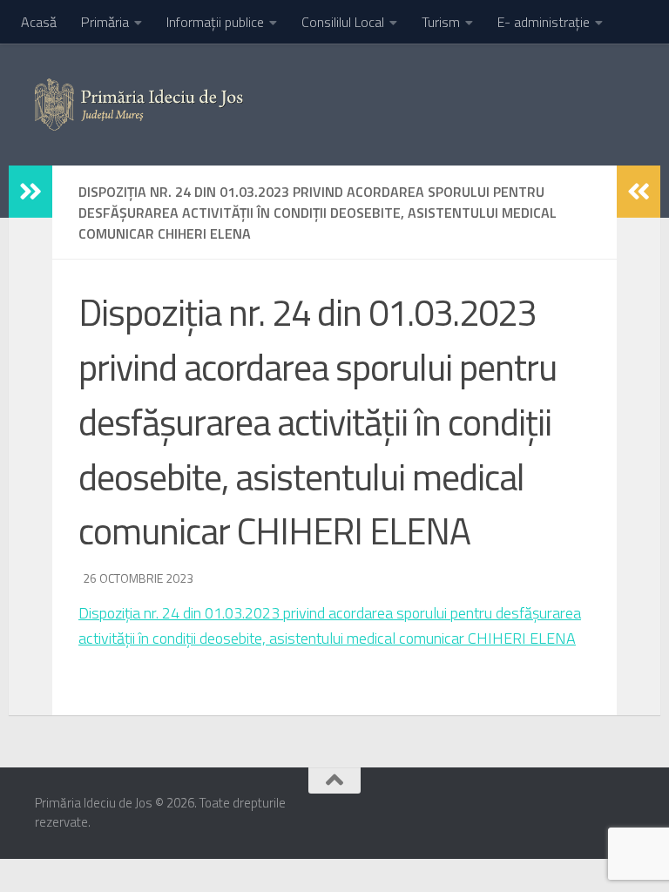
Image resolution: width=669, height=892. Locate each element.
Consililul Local (342, 21)
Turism (441, 21)
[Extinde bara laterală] (30, 192)
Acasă (39, 21)
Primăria (105, 21)
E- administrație (543, 21)
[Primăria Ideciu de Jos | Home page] (139, 104)
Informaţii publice (215, 21)
